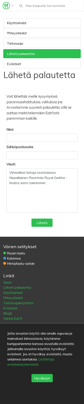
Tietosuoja (15, 43)
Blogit (7, 313)
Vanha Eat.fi (12, 318)
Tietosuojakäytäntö (18, 303)
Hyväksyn (42, 378)
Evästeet (14, 64)
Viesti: (11, 164)
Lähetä (41, 223)
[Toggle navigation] (8, 5)
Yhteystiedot (17, 33)
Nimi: (10, 129)
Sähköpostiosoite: (20, 147)
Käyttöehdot (16, 23)
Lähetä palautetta (21, 54)
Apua (7, 282)
